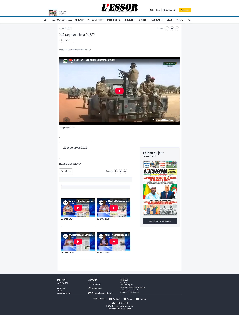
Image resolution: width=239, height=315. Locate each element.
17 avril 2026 (103, 252)
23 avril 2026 (67, 218)
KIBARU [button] (180, 20)
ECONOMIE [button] (156, 20)
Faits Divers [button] (113, 20)
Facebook (116, 299)
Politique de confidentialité (129, 290)
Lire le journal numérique (160, 221)
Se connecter (97, 288)
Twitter (129, 299)
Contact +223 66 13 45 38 (129, 292)
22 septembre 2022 (66, 127)
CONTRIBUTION (64, 293)
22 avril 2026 (103, 218)
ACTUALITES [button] (58, 20)
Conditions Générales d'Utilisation (132, 287)
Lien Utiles (124, 280)
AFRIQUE (61, 288)
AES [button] (70, 20)
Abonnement (93, 280)
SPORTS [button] (143, 20)
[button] (190, 20)
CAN (60, 291)
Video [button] (169, 20)
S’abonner (185, 10)
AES (60, 286)
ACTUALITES (65, 28)
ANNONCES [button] (80, 20)
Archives (123, 282)
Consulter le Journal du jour (102, 293)
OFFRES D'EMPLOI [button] (95, 20)
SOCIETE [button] (129, 20)
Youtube (143, 299)
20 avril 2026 (67, 252)
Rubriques (61, 280)
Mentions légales (126, 285)
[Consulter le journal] (53, 12)
